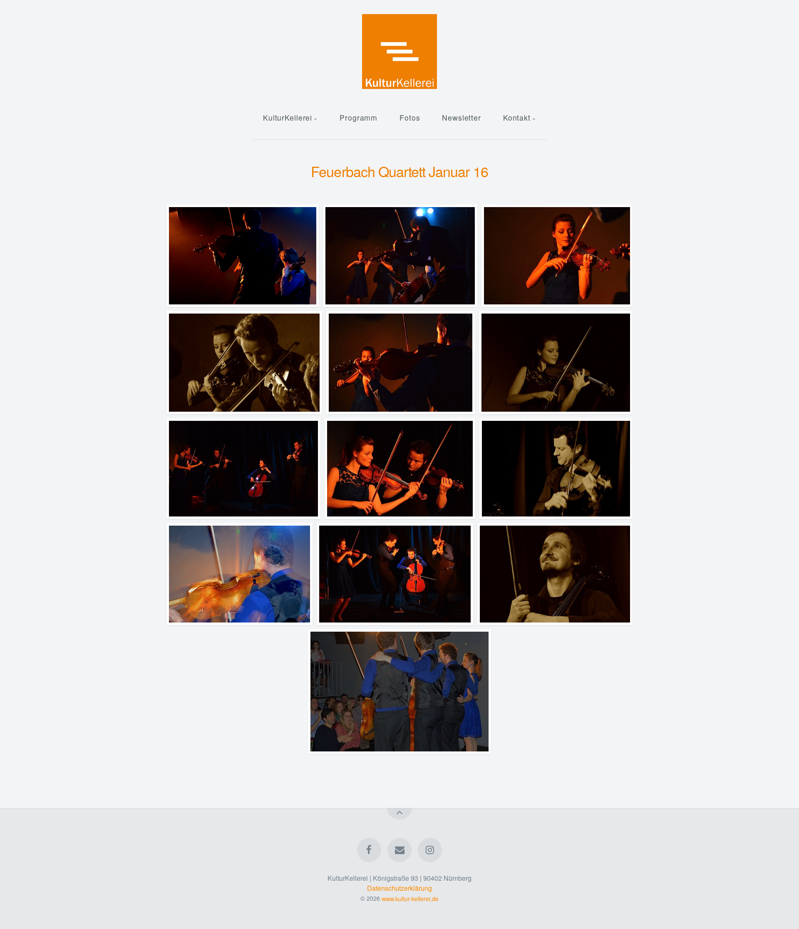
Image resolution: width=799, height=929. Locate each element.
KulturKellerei (287, 117)
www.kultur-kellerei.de (410, 898)
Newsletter (461, 117)
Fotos (410, 117)
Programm (358, 117)
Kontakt (517, 117)
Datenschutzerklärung (399, 888)
